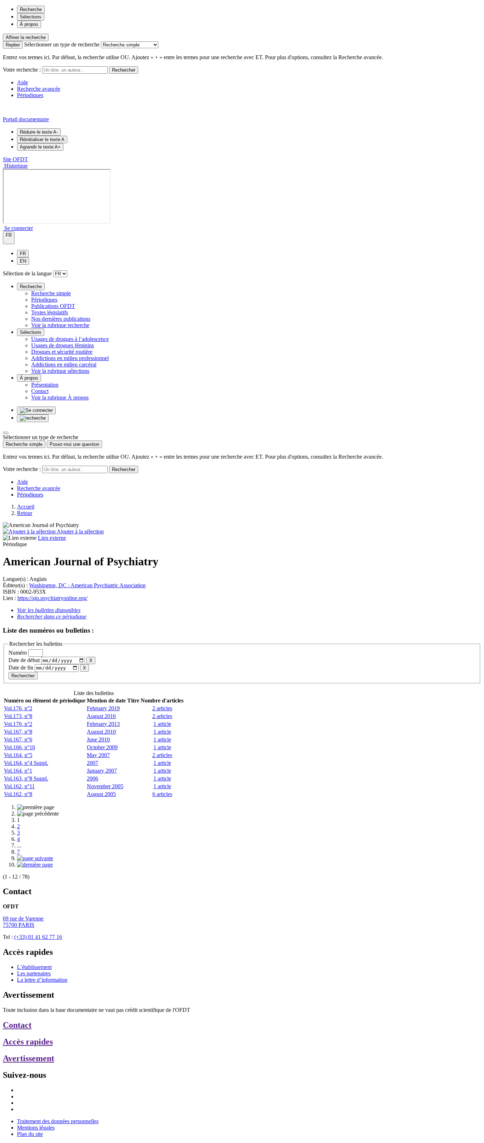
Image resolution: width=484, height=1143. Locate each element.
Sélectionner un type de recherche (62, 44)
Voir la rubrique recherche (60, 325)
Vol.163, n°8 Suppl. (26, 778)
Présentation (44, 385)
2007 (92, 763)
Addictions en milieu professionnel (70, 358)
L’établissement (34, 967)
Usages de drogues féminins (62, 345)
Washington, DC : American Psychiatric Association (87, 585)
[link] (35, 807)
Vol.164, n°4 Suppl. (26, 763)
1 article (162, 724)
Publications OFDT (53, 306)
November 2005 (105, 786)
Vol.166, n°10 (19, 747)
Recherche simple (51, 293)
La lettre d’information (42, 980)
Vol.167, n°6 (18, 739)
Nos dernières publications (60, 319)
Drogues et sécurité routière (61, 352)
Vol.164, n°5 (18, 755)
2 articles (162, 708)
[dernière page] (35, 865)
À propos (29, 24)
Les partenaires (34, 973)
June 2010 (98, 739)
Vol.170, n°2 (18, 724)
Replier (13, 44)
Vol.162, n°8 (18, 794)
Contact (40, 391)
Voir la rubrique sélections (60, 371)
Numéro (18, 653)
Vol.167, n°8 (18, 732)
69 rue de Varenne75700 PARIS (23, 921)
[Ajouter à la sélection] (30, 531)
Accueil (25, 507)
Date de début (24, 660)
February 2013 (103, 724)
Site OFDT (15, 159)
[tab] (24, 444)
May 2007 (98, 755)
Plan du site (30, 1134)
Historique (15, 166)
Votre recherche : (22, 70)
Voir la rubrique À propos (60, 397)
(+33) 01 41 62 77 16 (38, 937)
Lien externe (52, 538)
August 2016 (101, 716)
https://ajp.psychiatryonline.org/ (52, 598)
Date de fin (21, 668)
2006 (92, 778)
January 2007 (102, 771)
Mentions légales (36, 1128)
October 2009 (102, 747)
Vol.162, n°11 (19, 786)
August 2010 (101, 732)
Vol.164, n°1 (18, 771)
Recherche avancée (38, 89)
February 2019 (103, 708)
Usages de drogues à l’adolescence (70, 339)
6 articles (162, 794)
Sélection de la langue (27, 273)
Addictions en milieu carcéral (63, 365)
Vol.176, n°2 (18, 708)
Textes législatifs (49, 312)
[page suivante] (35, 858)
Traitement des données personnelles (58, 1121)
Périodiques (30, 95)
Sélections (30, 16)
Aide (22, 82)
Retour (24, 513)
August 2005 (101, 794)
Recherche (31, 9)
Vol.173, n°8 (18, 716)
